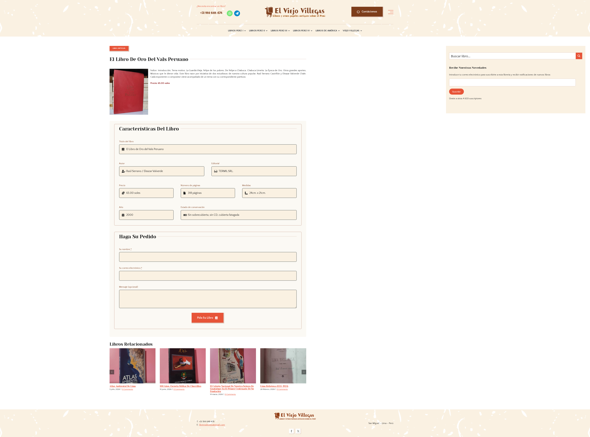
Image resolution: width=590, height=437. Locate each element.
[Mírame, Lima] (132, 349)
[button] (112, 372)
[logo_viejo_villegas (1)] (295, 8)
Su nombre (125, 249)
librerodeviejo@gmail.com (212, 424)
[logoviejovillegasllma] (295, 413)
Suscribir (456, 91)
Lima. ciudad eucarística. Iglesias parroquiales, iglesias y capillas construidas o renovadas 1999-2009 (229, 389)
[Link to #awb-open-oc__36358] (390, 12)
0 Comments (130, 389)
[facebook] (291, 431)
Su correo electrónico (130, 268)
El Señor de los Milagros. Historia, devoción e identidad (178, 387)
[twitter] (298, 431)
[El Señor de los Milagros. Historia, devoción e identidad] (183, 349)
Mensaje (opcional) (128, 287)
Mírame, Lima (117, 386)
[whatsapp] (230, 13)
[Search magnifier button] (579, 56)
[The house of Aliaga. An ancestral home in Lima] (283, 349)
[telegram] (237, 13)
